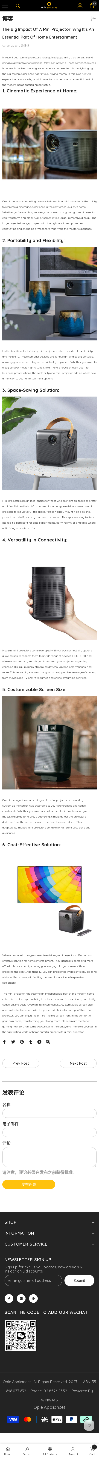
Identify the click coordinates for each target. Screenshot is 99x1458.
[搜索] (18, 6)
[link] (21, 1336)
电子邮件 (10, 1123)
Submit (79, 1280)
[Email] (48, 1041)
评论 (6, 1143)
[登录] (80, 5)
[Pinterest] (22, 1041)
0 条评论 (23, 45)
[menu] (5, 5)
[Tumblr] (31, 1041)
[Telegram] (39, 1041)
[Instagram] (21, 1298)
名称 (6, 1104)
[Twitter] (13, 1041)
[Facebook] (4, 1041)
